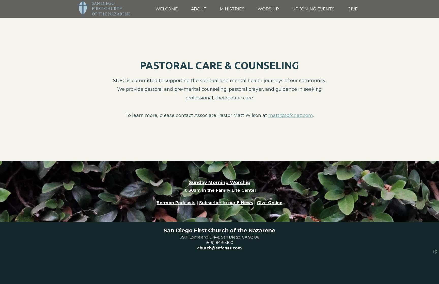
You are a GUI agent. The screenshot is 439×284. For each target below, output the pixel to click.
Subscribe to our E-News (226, 202)
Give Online (270, 202)
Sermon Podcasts (176, 202)
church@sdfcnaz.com (219, 248)
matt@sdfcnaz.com (290, 115)
